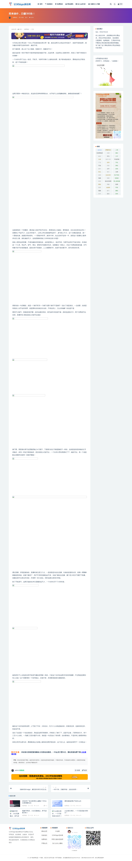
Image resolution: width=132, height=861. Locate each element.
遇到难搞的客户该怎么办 (72, 801)
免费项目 (60, 4)
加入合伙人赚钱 (57, 843)
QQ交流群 (100, 65)
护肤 (108, 165)
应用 (108, 162)
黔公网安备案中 (99, 857)
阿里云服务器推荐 (57, 839)
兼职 (117, 153)
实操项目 (50, 4)
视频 (99, 190)
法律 (117, 171)
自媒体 (108, 187)
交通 (108, 153)
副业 (99, 156)
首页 (41, 4)
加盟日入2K (95, 4)
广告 (99, 162)
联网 (117, 184)
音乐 (108, 193)
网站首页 (44, 831)
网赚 (108, 184)
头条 (99, 159)
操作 (99, 168)
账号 (108, 190)
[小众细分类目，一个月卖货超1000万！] (57, 813)
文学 (108, 168)
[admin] (10, 18)
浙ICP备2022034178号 (87, 857)
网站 (70, 4)
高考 (117, 193)
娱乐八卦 (108, 159)
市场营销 (116, 159)
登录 (121, 4)
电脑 (99, 178)
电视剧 (117, 178)
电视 (108, 178)
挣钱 (117, 165)
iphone (100, 150)
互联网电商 (100, 153)
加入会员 (81, 4)
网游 (99, 184)
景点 (99, 171)
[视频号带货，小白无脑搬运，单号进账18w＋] (15, 815)
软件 (99, 193)
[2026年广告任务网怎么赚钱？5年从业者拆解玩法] (15, 805)
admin (19, 770)
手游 (99, 165)
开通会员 (44, 843)
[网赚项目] (108, 150)
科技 (99, 181)
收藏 (78, 770)
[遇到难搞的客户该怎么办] (57, 803)
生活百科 (108, 175)
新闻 (117, 168)
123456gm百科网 (57, 835)
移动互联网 (108, 181)
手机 (117, 162)
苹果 (117, 187)
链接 (85, 770)
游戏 (99, 175)
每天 (108, 171)
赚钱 (117, 190)
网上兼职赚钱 (117, 182)
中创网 (57, 831)
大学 (117, 156)
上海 (117, 150)
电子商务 (116, 175)
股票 (99, 187)
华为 (108, 156)
